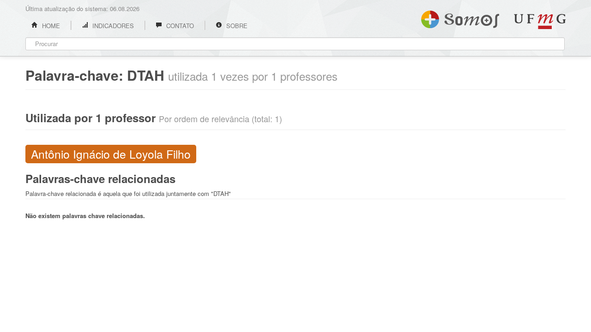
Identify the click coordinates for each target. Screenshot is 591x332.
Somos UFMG (460, 17)
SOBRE (235, 25)
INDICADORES (112, 25)
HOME (50, 25)
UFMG (540, 21)
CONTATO (179, 25)
